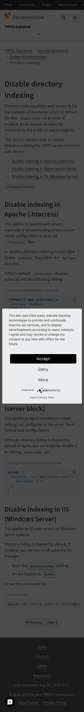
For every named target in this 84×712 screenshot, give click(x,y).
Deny (43, 369)
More (43, 380)
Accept (43, 358)
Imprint (33, 397)
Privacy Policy (46, 397)
